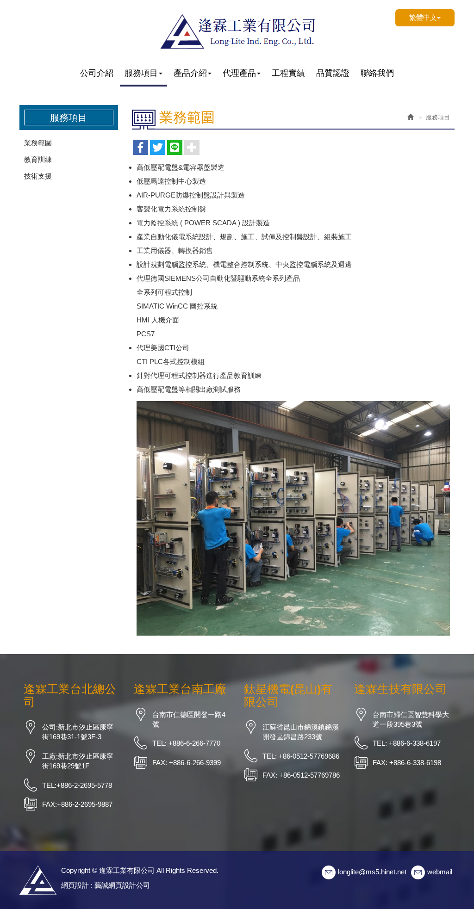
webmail (439, 872)
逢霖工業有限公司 (237, 30)
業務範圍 (38, 143)
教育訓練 (38, 159)
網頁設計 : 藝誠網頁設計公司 (105, 885)
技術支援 (38, 176)
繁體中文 (423, 17)
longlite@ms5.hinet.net (372, 872)
